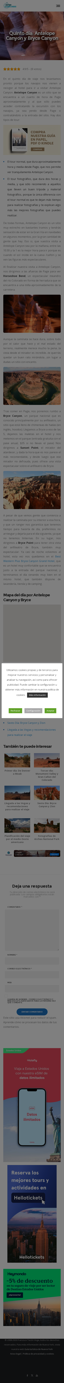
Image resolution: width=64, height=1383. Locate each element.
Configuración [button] (33, 710)
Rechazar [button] (15, 710)
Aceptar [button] (50, 710)
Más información (37, 695)
